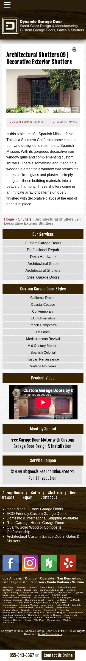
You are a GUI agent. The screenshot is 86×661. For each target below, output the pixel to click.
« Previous (60, 122)
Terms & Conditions (50, 634)
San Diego (11, 582)
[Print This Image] (74, 50)
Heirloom (43, 332)
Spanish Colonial (43, 352)
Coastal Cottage (43, 304)
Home (9, 219)
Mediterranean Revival (43, 339)
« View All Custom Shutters (26, 122)
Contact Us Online (58, 655)
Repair (27, 497)
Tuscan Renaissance (43, 359)
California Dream (42, 298)
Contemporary (43, 311)
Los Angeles (12, 578)
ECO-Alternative (43, 318)
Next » (72, 122)
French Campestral (42, 325)
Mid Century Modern (43, 346)
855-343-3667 (22, 655)
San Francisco (33, 582)
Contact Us (49, 497)
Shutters (24, 219)
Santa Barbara (58, 582)
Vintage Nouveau (43, 366)
